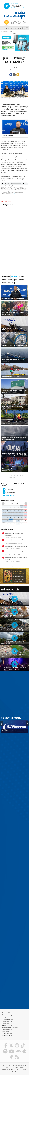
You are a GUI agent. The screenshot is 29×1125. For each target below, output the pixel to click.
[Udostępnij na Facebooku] (10, 74)
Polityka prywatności (12, 1069)
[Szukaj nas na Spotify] (5, 1049)
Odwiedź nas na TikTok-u (16, 28)
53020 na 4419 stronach (14, 477)
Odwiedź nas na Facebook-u (9, 28)
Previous (1, 723)
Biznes (4, 282)
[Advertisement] (14, 224)
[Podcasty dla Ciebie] (11, 1055)
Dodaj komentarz (8, 205)
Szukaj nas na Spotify (18, 28)
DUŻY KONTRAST (8, 1035)
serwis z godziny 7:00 (11, 492)
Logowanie (7, 1031)
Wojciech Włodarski (7, 135)
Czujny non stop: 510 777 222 (11, 1015)
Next (27, 723)
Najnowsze (6, 276)
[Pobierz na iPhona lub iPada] (24, 1049)
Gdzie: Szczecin (6, 201)
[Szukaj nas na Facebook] (6, 1043)
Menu (26, 28)
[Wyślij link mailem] (17, 74)
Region (12, 31)
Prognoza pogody (8, 1019)
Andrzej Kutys (14, 69)
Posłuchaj (11, 282)
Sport (15, 279)
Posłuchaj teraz (8, 1029)
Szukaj (22, 28)
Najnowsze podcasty (11, 717)
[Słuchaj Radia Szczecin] (6, 6)
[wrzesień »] (25, 503)
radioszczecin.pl (8, 1021)
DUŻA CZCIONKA (8, 1033)
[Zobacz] (14, 43)
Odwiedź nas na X (11, 28)
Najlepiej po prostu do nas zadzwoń (6, 28)
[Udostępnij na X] (14, 74)
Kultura (21, 279)
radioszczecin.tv (10, 589)
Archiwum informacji (7, 500)
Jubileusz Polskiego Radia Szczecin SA (14, 59)
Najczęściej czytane (7, 529)
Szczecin (14, 276)
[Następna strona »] (22, 475)
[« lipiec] (4, 503)
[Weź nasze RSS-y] (17, 1055)
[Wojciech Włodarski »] (15, 127)
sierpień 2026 (14, 503)
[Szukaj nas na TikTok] (22, 1043)
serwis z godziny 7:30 (11, 489)
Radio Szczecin (6, 31)
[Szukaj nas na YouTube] (11, 1049)
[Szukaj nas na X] (11, 1043)
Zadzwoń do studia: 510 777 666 (12, 1013)
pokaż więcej (9, 496)
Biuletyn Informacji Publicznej (11, 1027)
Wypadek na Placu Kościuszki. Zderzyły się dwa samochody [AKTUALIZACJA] (16, 552)
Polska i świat (7, 279)
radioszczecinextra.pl (9, 1023)
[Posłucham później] (14, 193)
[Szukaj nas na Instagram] (17, 1043)
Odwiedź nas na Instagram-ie (13, 28)
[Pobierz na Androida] (18, 1049)
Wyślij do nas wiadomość (20, 28)
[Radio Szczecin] (14, 14)
